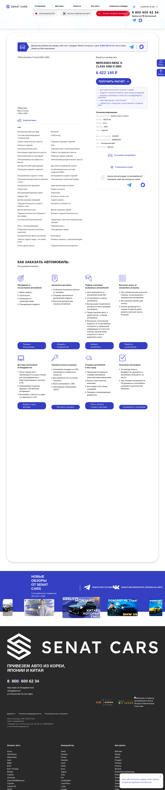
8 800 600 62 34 (107, 45)
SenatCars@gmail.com (20, 726)
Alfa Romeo (12, 754)
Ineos (63, 763)
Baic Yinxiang (12, 769)
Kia (62, 778)
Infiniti (63, 766)
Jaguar (63, 772)
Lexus (63, 786)
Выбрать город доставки (29, 405)
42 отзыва (108, 705)
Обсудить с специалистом (63, 345)
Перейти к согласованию (130, 345)
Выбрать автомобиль (96, 345)
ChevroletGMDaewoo (15, 780)
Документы (11, 714)
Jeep (63, 775)
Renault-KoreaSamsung (124, 772)
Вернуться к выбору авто (106, 57)
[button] (5, 607)
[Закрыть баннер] (160, 776)
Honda (63, 757)
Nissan (117, 754)
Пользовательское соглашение (56, 714)
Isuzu (63, 769)
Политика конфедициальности (30, 714)
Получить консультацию (28, 345)
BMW (9, 763)
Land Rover (65, 783)
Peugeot (118, 760)
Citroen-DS (11, 786)
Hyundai (64, 760)
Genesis (64, 754)
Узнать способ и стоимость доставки (99, 405)
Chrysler (10, 783)
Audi (9, 760)
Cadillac (10, 775)
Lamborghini (66, 780)
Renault (118, 769)
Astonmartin (12, 757)
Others (117, 757)
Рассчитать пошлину (65, 407)
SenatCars (108, 700)
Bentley (10, 772)
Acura (9, 751)
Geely (63, 751)
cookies (143, 779)
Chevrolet (11, 778)
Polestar (118, 763)
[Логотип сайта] (18, 6)
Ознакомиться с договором (134, 407)
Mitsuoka (118, 751)
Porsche (118, 766)
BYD (9, 766)
